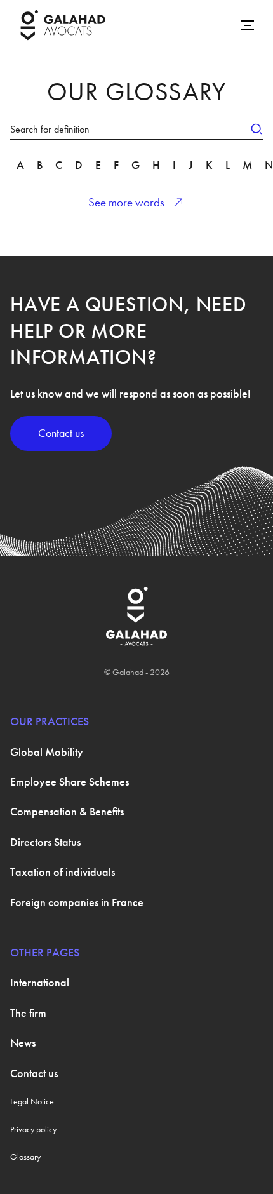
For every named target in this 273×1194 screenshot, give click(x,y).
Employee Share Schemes (69, 781)
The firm (28, 1012)
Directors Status (45, 842)
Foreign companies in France (76, 902)
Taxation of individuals (62, 871)
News (23, 1042)
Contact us (61, 433)
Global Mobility (46, 751)
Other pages (44, 952)
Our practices (49, 721)
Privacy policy (33, 1129)
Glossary (25, 1156)
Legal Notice (32, 1101)
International (39, 982)
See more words (126, 202)
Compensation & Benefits (67, 811)
